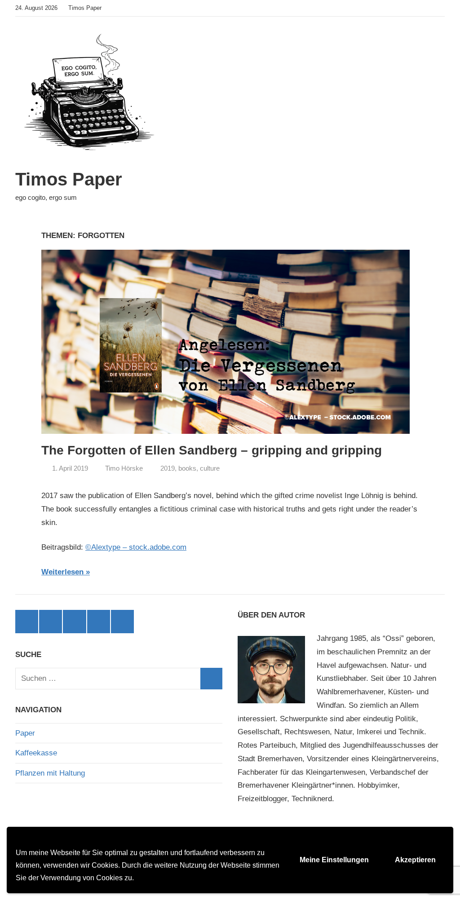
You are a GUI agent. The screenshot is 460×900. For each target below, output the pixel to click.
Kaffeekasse (36, 753)
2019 (167, 468)
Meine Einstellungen (334, 860)
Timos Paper (68, 179)
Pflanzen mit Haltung (50, 773)
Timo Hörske (124, 468)
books (187, 468)
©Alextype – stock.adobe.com (135, 547)
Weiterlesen (62, 572)
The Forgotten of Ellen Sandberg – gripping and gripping (211, 450)
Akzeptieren (415, 860)
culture (210, 468)
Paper (25, 733)
